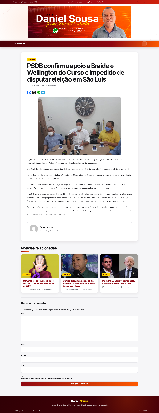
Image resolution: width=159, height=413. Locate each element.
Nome (23, 345)
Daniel (79, 401)
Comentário (26, 314)
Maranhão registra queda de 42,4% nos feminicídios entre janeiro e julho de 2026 (39, 283)
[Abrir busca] (144, 43)
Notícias (31, 59)
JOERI (145, 411)
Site (22, 365)
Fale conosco (142, 2)
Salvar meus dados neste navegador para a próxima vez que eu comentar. (46, 378)
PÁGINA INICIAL (20, 43)
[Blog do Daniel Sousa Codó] (79, 22)
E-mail (24, 355)
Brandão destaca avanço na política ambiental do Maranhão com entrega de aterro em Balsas (79, 283)
